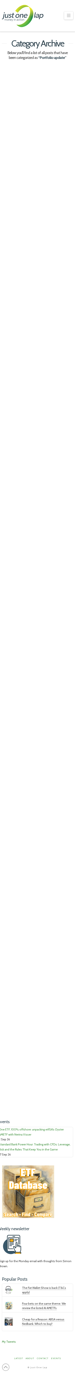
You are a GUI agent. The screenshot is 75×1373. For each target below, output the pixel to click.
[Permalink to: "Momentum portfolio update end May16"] (37, 438)
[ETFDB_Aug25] (28, 1191)
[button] (68, 16)
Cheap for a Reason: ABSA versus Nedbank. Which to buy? (43, 1321)
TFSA (50, 926)
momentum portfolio (16, 217)
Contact (43, 1358)
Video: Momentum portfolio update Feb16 (33, 654)
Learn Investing (20, 851)
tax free (37, 926)
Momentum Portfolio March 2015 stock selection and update (36, 1004)
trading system (13, 576)
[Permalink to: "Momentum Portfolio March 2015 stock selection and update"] (37, 963)
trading (44, 401)
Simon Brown (26, 401)
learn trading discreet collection (24, 210)
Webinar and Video (22, 144)
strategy (39, 217)
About (30, 1358)
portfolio (54, 394)
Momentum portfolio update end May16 (36, 476)
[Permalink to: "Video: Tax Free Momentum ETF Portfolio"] (37, 791)
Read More (17, 196)
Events (56, 1358)
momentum (55, 561)
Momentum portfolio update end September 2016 (36, 295)
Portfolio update (46, 140)
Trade (46, 568)
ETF (6, 926)
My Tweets (9, 1342)
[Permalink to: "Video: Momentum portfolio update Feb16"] (37, 612)
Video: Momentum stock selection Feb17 (35, 125)
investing (10, 747)
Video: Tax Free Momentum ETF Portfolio (29, 833)
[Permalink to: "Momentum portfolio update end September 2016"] (37, 254)
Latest (14, 313)
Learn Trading (19, 140)
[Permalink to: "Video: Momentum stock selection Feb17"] (37, 91)
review (8, 401)
